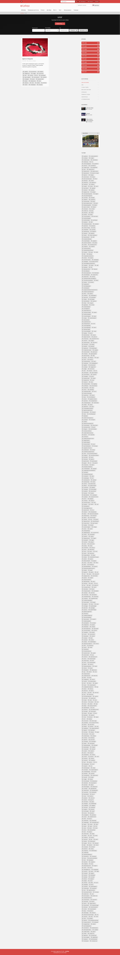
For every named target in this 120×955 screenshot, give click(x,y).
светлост (85, 656)
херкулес (85, 295)
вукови (85, 577)
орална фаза (96, 402)
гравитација (86, 822)
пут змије (85, 711)
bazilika (85, 214)
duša (91, 700)
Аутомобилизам (85, 99)
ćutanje (85, 421)
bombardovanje (87, 361)
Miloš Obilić (92, 549)
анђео (85, 826)
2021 (85, 59)
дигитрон (91, 910)
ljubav (91, 668)
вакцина (92, 715)
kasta (90, 677)
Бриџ (85, 910)
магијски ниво (40, 79)
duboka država (86, 342)
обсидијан (27, 79)
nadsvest (85, 190)
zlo (90, 462)
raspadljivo (86, 632)
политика (85, 886)
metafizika (93, 760)
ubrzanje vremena (94, 722)
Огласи (42, 10)
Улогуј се (91, 1)
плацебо (85, 765)
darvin (85, 903)
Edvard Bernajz (95, 521)
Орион (93, 176)
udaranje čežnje (87, 383)
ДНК (93, 237)
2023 (85, 52)
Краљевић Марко (87, 566)
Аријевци (85, 415)
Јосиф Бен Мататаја (87, 239)
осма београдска (87, 316)
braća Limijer (95, 425)
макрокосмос (86, 171)
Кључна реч (35, 28)
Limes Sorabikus (87, 216)
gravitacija (94, 814)
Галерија (76, 10)
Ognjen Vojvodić (87, 336)
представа (92, 434)
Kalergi (85, 557)
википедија (86, 912)
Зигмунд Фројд (87, 530)
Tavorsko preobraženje (88, 280)
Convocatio (86, 720)
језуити (91, 558)
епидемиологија (94, 598)
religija (85, 779)
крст (97, 882)
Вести (54, 10)
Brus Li (93, 794)
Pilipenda (95, 269)
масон (90, 818)
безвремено (86, 624)
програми (86, 472)
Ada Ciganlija (96, 590)
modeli (85, 244)
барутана (94, 231)
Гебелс (92, 848)
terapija (93, 602)
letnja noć (96, 585)
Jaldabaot (85, 222)
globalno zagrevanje (87, 611)
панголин (86, 807)
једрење (85, 572)
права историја (93, 485)
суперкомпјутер (87, 306)
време (93, 624)
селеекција (93, 741)
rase (92, 893)
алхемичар (86, 820)
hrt (96, 583)
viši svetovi (86, 344)
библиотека (94, 786)
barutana (85, 212)
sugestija (93, 188)
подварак (93, 805)
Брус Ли (91, 799)
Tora (97, 701)
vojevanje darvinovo (87, 897)
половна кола (94, 940)
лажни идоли (94, 594)
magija (34, 73)
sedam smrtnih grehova (88, 417)
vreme (85, 634)
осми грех (86, 436)
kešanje (85, 282)
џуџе (97, 357)
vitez (96, 551)
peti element (33, 71)
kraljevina (94, 301)
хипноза (93, 749)
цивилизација (93, 850)
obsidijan (41, 71)
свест (85, 752)
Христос (85, 174)
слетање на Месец (87, 430)
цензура (85, 637)
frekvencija (91, 694)
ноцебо (85, 750)
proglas (92, 158)
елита (85, 528)
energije (92, 340)
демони (85, 920)
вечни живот (86, 602)
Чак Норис (86, 801)
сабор (90, 573)
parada (92, 837)
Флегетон (86, 690)
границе (94, 479)
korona (85, 813)
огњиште (44, 77)
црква (92, 801)
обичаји (85, 882)
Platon (90, 683)
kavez (92, 457)
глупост (85, 483)
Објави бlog (59, 23)
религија (85, 773)
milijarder (86, 246)
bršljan (92, 212)
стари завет (86, 749)
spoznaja (85, 784)
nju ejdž (85, 777)
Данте (92, 690)
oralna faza (86, 387)
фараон (85, 730)
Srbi (96, 826)
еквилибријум (92, 641)
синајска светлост (87, 922)
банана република (87, 666)
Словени (93, 412)
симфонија (86, 852)
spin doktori (86, 188)
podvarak (92, 809)
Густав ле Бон (95, 532)
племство (96, 843)
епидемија (86, 805)
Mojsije (85, 726)
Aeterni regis (94, 720)
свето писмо (86, 176)
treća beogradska (87, 325)
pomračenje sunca (95, 338)
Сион (85, 858)
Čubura (92, 589)
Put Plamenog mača (87, 696)
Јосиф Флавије (86, 240)
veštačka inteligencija (88, 615)
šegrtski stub (94, 669)
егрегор (85, 875)
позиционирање (87, 402)
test (97, 504)
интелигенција (92, 658)
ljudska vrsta (95, 895)
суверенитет (86, 284)
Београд (95, 445)
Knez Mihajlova (92, 397)
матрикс (85, 511)
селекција (86, 741)
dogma (96, 193)
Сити (33, 82)
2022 (85, 55)
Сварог (92, 784)
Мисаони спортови (86, 89)
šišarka (95, 205)
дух (96, 713)
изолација (95, 745)
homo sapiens (86, 895)
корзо (92, 406)
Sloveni (93, 395)
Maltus (92, 464)
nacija (92, 387)
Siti (36, 75)
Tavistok (31, 75)
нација (85, 404)
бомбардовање (94, 363)
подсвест (92, 750)
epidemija (93, 807)
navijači (85, 186)
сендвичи (86, 863)
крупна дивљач (94, 886)
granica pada (94, 461)
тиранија (94, 468)
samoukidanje (86, 301)
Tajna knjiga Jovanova (88, 508)
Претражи (82, 30)
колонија (93, 622)
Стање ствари (84, 87)
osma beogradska (87, 327)
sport (97, 186)
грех (94, 444)
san (84, 585)
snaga (97, 871)
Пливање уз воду (85, 94)
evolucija (96, 892)
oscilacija (85, 500)
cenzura (96, 643)
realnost (96, 696)
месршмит (86, 540)
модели (91, 257)
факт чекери (94, 523)
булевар (85, 876)
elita (91, 519)
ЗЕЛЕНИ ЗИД (93, 803)
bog (96, 703)
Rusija (91, 252)
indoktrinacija (86, 735)
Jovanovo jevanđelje (93, 858)
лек (91, 765)
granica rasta (86, 461)
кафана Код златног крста (89, 438)
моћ (93, 660)
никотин (85, 916)
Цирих (95, 312)
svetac (90, 551)
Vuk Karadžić (93, 792)
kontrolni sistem (87, 502)
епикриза (86, 598)
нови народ (92, 743)
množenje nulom (93, 244)
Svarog (91, 779)
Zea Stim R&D (63, 952)
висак (96, 839)
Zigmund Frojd (86, 521)
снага (85, 867)
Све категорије (85, 82)
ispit (84, 762)
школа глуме (86, 654)
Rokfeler (90, 845)
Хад (97, 686)
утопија (92, 304)
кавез (93, 476)
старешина (94, 856)
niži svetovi (95, 342)
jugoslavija (86, 304)
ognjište (26, 71)
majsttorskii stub (87, 675)
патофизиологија (87, 596)
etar (25, 75)
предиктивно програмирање (89, 470)
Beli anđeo (86, 589)
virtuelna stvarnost (87, 651)
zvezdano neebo (87, 587)
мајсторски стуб (94, 656)
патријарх (86, 803)
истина (91, 824)
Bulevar (85, 878)
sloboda (93, 636)
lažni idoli (85, 607)
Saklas (91, 214)
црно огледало (27, 77)
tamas (85, 553)
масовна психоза (94, 261)
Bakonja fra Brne (87, 269)
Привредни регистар (33, 10)
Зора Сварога (93, 782)
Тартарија (86, 489)
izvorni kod (41, 73)
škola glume (86, 669)
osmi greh (93, 419)
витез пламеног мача (88, 203)
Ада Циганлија (86, 581)
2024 (85, 49)
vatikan (38, 82)
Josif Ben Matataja (87, 218)
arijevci (85, 398)
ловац (91, 882)
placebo (90, 762)
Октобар (85, 732)
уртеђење (96, 163)
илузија (85, 641)
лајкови (91, 525)
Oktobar (91, 726)
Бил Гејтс (96, 692)
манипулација (86, 767)
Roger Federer (92, 903)
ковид (94, 767)
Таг (60, 28)
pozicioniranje (94, 385)
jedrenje (85, 583)
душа (91, 713)
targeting (95, 383)
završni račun (91, 543)
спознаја (85, 788)
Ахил (90, 692)
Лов (82, 84)
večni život (86, 613)
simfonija (93, 846)
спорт (91, 880)
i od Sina (92, 208)
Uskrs (85, 359)
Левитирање (84, 96)
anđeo (90, 828)
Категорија (47, 27)
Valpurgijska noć (87, 869)
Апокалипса (86, 856)
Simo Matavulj (86, 270)
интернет (93, 912)
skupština (85, 491)
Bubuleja (90, 254)
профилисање (94, 400)
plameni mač (86, 510)
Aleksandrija (94, 781)
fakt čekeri (94, 515)
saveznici (91, 359)
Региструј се (83, 1)
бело (85, 918)
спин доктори (93, 935)
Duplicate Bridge (95, 905)
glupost (95, 462)
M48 (97, 252)
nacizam (85, 340)
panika (95, 242)
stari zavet (92, 739)
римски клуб (92, 483)
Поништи (73, 30)
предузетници (86, 924)
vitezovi (85, 701)
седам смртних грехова (88, 432)
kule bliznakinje (93, 429)
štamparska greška (87, 205)
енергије (85, 353)
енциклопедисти (94, 769)
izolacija (85, 737)
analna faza (86, 395)
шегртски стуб (86, 653)
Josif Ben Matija (87, 220)
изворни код (33, 80)
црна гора (86, 297)
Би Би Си (85, 848)
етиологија (86, 594)
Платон (85, 668)
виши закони (86, 173)
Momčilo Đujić (86, 334)
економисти (86, 927)
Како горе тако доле (88, 178)
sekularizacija (95, 775)
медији (85, 880)
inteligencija (86, 679)
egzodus (85, 739)
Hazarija (85, 493)
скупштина (86, 487)
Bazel (95, 327)
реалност (85, 709)
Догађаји (49, 10)
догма (93, 201)
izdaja (91, 545)
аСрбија (22, 13)
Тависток (26, 82)
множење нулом (87, 259)
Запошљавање (67, 10)
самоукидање (93, 295)
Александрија (86, 786)
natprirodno (95, 274)
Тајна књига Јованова (94, 513)
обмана (93, 754)
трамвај (85, 525)
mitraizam (86, 208)
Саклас (85, 235)
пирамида (86, 884)
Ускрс (94, 361)
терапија (85, 592)
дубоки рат (95, 351)
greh (94, 427)
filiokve (94, 207)
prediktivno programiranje (89, 451)
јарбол (92, 572)
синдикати (93, 861)
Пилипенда (96, 272)
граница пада (86, 481)
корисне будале (87, 526)
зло (92, 478)
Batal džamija (86, 494)
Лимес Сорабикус (93, 235)
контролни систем (94, 496)
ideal (85, 818)
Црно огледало (27, 59)
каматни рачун (95, 927)
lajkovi (85, 517)
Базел (95, 316)
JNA (84, 254)
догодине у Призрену (88, 466)
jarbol (92, 583)
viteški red (86, 210)
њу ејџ (94, 771)
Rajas (94, 555)
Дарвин (94, 560)
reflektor (92, 184)
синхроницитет (92, 685)
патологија (96, 596)
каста (85, 662)
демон (85, 664)
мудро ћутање (86, 440)
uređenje (85, 158)
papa (92, 210)
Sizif (84, 683)
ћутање (85, 434)
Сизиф (95, 666)
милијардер (96, 259)
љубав (94, 653)
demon (93, 679)
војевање (86, 939)
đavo (85, 645)
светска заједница (87, 163)
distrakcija (92, 737)
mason (85, 816)
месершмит (92, 534)
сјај (92, 654)
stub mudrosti (86, 319)
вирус (85, 513)
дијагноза (86, 935)
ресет (85, 498)
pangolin (85, 809)
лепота (90, 867)
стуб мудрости (86, 308)
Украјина (85, 265)
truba (96, 828)
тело (93, 707)
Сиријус (91, 174)
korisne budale (92, 517)
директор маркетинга (88, 410)
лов (84, 890)
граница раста (86, 479)
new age (91, 777)
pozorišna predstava (93, 453)
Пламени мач (86, 515)
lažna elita (95, 675)
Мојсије (92, 732)
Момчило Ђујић (87, 329)
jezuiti (85, 549)
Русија (92, 265)
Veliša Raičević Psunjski (94, 557)
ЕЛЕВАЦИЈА (84, 92)
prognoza (85, 604)
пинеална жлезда (87, 312)
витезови (85, 715)
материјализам (93, 511)
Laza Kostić (86, 792)
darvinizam (94, 899)
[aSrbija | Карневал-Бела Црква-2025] (90, 141)
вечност (91, 664)
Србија (85, 299)
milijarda (92, 246)
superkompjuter (93, 318)
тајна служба (86, 619)
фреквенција (86, 707)
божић (92, 180)
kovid (93, 764)
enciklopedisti (86, 775)
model (92, 733)
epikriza (85, 609)
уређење (86, 156)
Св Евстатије (86, 888)
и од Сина (93, 229)
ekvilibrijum (86, 649)
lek (96, 762)
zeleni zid (92, 797)
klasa (85, 677)
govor (91, 333)
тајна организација (87, 617)
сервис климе (86, 931)
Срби (97, 824)
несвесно (91, 752)
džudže (92, 344)
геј (90, 843)
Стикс (85, 692)
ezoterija (92, 773)
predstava (86, 419)
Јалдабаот (94, 240)
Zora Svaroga (86, 781)
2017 (85, 71)
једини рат (86, 348)
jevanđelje (86, 722)
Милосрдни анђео (87, 929)
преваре (90, 918)
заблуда (94, 526)
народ (91, 404)
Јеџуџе (85, 357)
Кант (85, 831)
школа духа (43, 75)
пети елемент (36, 77)
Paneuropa (92, 553)
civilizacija (86, 846)
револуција (92, 875)
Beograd (85, 429)
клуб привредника (87, 925)
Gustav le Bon (86, 523)
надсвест (85, 199)
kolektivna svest (93, 816)
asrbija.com (92, 933)
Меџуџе (91, 357)
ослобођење (92, 165)
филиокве (86, 225)
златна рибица (92, 829)
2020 (85, 62)
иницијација (33, 84)
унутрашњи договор (94, 920)
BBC (84, 845)
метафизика (86, 754)
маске (33, 79)
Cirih (94, 323)
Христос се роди (95, 173)
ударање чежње (93, 398)
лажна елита (86, 660)
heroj (85, 551)
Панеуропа (91, 564)
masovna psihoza (87, 248)
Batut (97, 280)
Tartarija (91, 493)
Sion (84, 860)
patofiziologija (93, 605)
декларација (94, 167)
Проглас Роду (89, 107)
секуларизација (87, 771)
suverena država (87, 630)
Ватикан (44, 82)
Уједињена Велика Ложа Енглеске (90, 289)
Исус (96, 178)
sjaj (84, 671)
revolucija (92, 876)
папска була (93, 711)
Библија (90, 718)
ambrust (93, 547)
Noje (85, 397)
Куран (97, 716)
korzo (95, 391)
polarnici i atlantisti (87, 242)
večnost (85, 681)
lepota (92, 871)
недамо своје (86, 167)
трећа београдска (87, 314)
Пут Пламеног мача (94, 709)
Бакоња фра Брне (87, 272)
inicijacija (40, 84)
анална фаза (86, 412)
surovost (95, 630)
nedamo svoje (86, 159)
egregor (93, 191)
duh (96, 700)
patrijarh (85, 797)
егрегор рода (86, 201)
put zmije (85, 698)
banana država (93, 681)
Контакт (96, 1)
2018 (85, 68)
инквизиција (86, 478)
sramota (85, 542)
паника (85, 257)
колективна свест (95, 822)
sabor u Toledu (87, 207)
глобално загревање (88, 600)
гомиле (91, 528)
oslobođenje (95, 159)
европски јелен (92, 890)
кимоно (85, 799)
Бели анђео (95, 575)
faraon (85, 724)
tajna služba (96, 628)
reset (94, 502)
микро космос (95, 171)
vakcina (91, 701)
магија (26, 80)
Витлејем (85, 180)
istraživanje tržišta (87, 391)
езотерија (86, 769)
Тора (85, 716)
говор (95, 331)
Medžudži (92, 346)
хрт (97, 572)
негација (92, 197)
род (84, 169)
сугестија (85, 197)
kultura (92, 901)
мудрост (95, 865)
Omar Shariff (86, 905)
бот (97, 914)
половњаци (86, 940)
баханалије (86, 626)
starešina (85, 861)
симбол (91, 536)
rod (92, 161)
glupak (85, 462)
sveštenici (86, 837)
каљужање (94, 888)
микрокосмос (91, 169)
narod (85, 389)
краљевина (93, 297)
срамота (85, 536)
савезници (86, 363)
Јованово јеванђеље (88, 854)
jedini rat (95, 336)
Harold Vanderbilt (94, 907)
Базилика (92, 233)
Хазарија (93, 487)
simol (85, 543)
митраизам (86, 229)
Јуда (98, 732)
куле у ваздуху (86, 937)
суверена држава (87, 621)
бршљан (85, 233)
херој (85, 562)
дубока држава (93, 353)
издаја (92, 540)
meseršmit (86, 547)
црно (91, 916)
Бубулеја (85, 267)
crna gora (91, 302)
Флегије (91, 688)
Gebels (97, 845)
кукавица (85, 496)
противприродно (87, 286)
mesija (85, 700)
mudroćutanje (86, 425)
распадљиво (86, 622)
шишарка (96, 223)
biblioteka (86, 782)
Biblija (85, 705)
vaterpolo (86, 184)
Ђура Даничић (93, 788)
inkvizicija (86, 459)
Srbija (85, 302)
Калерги (95, 566)
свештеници (92, 841)
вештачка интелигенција (88, 914)
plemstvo (85, 839)
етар (40, 80)
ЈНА (91, 267)
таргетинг (86, 400)
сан (84, 573)
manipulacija (86, 764)
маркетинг (86, 406)
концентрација (93, 908)
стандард (96, 929)
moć (96, 671)
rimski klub (86, 464)
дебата (94, 924)
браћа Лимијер (87, 442)
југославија (92, 299)
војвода (85, 333)
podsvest (85, 758)
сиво (97, 916)
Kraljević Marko (87, 555)
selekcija (94, 735)
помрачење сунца (87, 350)
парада (85, 843)
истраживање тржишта (88, 408)
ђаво (91, 637)
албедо (85, 570)
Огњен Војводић (87, 331)
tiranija (93, 449)
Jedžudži (85, 346)
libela (96, 835)
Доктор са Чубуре (32, 60)
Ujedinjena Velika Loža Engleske (90, 278)
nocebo (85, 756)
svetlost (90, 671)
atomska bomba (87, 427)
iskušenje (92, 190)
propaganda (86, 814)
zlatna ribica (86, 833)
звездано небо (86, 575)
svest (98, 756)
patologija (92, 607)
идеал (85, 824)
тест (93, 510)
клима (85, 933)
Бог (84, 718)
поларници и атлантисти (88, 255)
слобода (93, 626)
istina (92, 604)
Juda (97, 726)
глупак (93, 481)
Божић (88, 113)
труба (91, 826)
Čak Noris (91, 796)
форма (96, 683)
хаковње (85, 639)
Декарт (90, 831)
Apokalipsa (91, 860)
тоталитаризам (86, 468)
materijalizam (86, 506)
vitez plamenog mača (88, 193)
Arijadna (85, 504)
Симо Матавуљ (87, 274)
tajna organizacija (87, 628)
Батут (85, 293)
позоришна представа (88, 474)
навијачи (92, 878)
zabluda (85, 519)
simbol (85, 534)
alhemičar (92, 813)
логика (85, 908)
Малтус (85, 485)
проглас (85, 165)
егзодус (93, 747)
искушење (93, 199)
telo (84, 694)
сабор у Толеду (87, 227)
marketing (91, 389)
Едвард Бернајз (87, 532)
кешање (91, 293)
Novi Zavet (92, 724)
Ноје (85, 413)
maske (26, 84)
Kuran (85, 703)
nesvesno (85, 760)
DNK (91, 222)
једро (91, 570)
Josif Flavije (95, 220)
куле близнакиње (87, 445)
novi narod (86, 733)
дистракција (86, 747)
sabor (90, 585)
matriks (91, 504)
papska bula (93, 698)
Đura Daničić (86, 794)
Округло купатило (87, 579)
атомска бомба (87, 444)
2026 (85, 43)
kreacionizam (86, 899)
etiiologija (86, 605)
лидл (92, 863)
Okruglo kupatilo (87, 590)
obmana (92, 758)
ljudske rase (86, 893)
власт (92, 884)
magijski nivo (27, 73)
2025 (85, 46)
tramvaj (93, 276)
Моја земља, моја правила (89, 120)
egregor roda (86, 191)
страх (85, 685)
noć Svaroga (86, 811)
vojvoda (94, 334)
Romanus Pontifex (93, 705)
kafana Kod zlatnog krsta (88, 423)
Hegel (93, 833)
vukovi (95, 587)
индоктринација (87, 745)
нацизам (96, 350)
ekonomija (86, 901)
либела (85, 841)
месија (85, 713)
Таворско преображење (88, 291)
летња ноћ (97, 573)
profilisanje (86, 385)
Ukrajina (85, 252)
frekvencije (86, 338)
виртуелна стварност (88, 643)
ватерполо (86, 182)
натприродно (86, 287)
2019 (85, 65)
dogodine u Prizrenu (88, 447)
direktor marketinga (87, 393)
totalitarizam (86, 449)
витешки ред (86, 231)
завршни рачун (87, 538)
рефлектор (93, 182)
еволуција (96, 922)
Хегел (85, 829)
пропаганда (94, 820)
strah (85, 453)
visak (91, 835)
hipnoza (91, 756)
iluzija (91, 647)
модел (85, 743)
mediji (91, 186)
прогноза (92, 592)
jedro (94, 581)
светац (90, 562)
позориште (86, 476)
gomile (96, 519)
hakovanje (91, 645)
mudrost (85, 871)
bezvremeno (92, 634)
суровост (94, 619)
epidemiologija (93, 609)
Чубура (91, 577)
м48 (97, 265)
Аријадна (91, 498)
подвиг (94, 538)
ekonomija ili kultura (88, 892)
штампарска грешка (87, 223)
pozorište (85, 457)
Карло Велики (86, 237)
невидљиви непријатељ (88, 686)
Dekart (85, 835)
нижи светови (86, 351)
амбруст (92, 542)
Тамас (97, 562)
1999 (93, 355)
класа (85, 658)
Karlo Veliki (95, 216)
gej (91, 839)
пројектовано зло (87, 310)
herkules (91, 282)
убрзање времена (95, 728)
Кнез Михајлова (92, 413)
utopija (85, 318)
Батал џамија (93, 489)
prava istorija (93, 491)
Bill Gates (85, 907)
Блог (60, 10)
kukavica (92, 500)
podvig (85, 545)
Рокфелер (86, 850)
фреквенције (93, 348)
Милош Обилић (87, 560)
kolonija (92, 632)
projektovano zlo (87, 321)
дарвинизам (95, 937)
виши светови (86, 355)
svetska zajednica (94, 156)
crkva (85, 796)
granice (92, 459)
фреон (94, 931)
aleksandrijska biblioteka (88, 250)
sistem (85, 647)
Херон (85, 688)
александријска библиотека (89, 263)
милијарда (86, 261)
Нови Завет (92, 730)
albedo (85, 558)
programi (85, 455)
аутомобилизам (94, 939)
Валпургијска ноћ (87, 865)
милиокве (93, 225)
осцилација (94, 494)
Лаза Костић (86, 790)
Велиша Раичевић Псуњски (89, 568)
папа (94, 227)
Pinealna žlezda (87, 323)
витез (96, 203)
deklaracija (86, 161)
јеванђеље (86, 728)
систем (92, 639)
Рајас (85, 564)
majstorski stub (87, 673)
